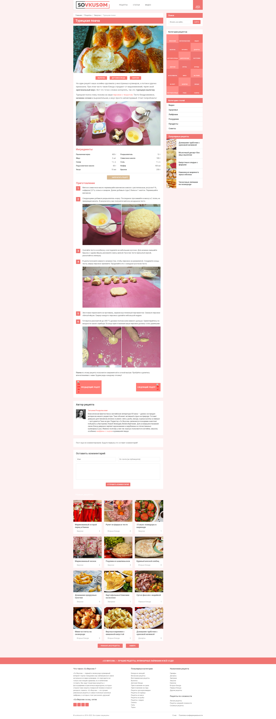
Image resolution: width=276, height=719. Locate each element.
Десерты (142, 638)
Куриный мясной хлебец (147, 561)
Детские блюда (118, 78)
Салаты (134, 702)
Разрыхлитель (126, 154)
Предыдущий (90, 387)
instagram (83, 704)
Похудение (174, 119)
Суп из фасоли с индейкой (148, 595)
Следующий (146, 387)
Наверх (132, 646)
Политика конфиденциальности (191, 715)
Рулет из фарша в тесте (117, 524)
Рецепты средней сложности (181, 703)
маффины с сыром (104, 431)
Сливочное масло (127, 158)
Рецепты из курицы (138, 693)
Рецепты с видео (137, 700)
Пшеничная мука (83, 154)
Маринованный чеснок (85, 561)
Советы (172, 128)
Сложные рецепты (177, 706)
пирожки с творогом (123, 94)
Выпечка (101, 78)
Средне (123, 70)
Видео (171, 105)
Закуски (97, 15)
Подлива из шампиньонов (118, 561)
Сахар (78, 162)
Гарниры (173, 673)
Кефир (123, 166)
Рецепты (88, 15)
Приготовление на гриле (140, 685)
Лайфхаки (173, 114)
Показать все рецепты (110, 646)
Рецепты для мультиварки (141, 690)
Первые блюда (144, 602)
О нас (174, 715)
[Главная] (92, 5)
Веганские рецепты (138, 676)
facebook (75, 704)
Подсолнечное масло (85, 166)
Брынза (123, 170)
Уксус (78, 170)
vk (79, 704)
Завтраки (111, 602)
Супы (133, 705)
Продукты (173, 124)
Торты (133, 707)
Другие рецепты (176, 690)
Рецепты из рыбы (137, 698)
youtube (87, 704)
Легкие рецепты (176, 701)
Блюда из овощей (138, 673)
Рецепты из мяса (137, 695)
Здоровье (173, 110)
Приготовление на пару (139, 688)
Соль (122, 162)
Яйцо (78, 158)
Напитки (173, 683)
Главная (78, 15)
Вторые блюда (114, 531)
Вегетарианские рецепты (140, 678)
